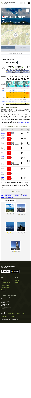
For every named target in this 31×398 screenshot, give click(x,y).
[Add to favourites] (27, 10)
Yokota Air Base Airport (3, 142)
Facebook (18, 280)
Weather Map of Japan (23, 122)
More (22, 50)
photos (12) (13, 194)
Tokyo (2, 151)
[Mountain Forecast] (8, 3)
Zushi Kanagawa (3, 167)
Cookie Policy (4, 316)
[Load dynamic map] (15, 34)
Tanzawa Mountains (7, 12)
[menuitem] (8, 47)
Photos (3, 290)
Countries (3, 280)
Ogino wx (2, 177)
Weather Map (23, 47)
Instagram (18, 283)
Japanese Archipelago (8, 10)
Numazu (2, 172)
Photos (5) (8, 50)
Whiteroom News (5, 287)
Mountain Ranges (5, 283)
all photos (10, 197)
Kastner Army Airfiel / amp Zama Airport (3, 133)
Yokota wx (2, 156)
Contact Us (13, 316)
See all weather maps (3, 84)
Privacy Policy (20, 314)
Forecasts (8, 47)
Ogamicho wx (3, 137)
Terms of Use (11, 314)
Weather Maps (5, 285)
